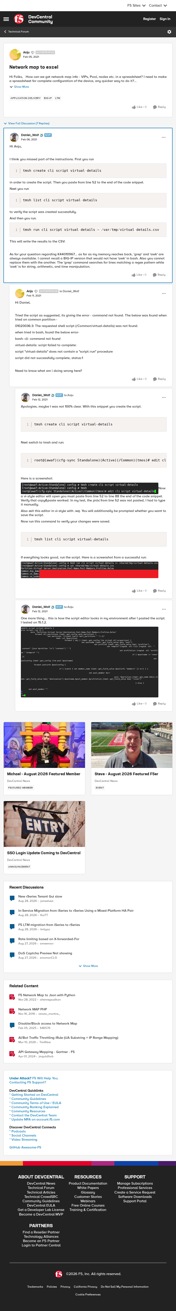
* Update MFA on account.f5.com (34, 1119)
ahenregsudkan (50, 999)
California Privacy (85, 1287)
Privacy (65, 1287)
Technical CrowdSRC (41, 1197)
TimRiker (45, 1042)
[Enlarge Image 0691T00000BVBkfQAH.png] (89, 488)
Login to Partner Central (41, 1245)
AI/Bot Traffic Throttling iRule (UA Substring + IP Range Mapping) (68, 1038)
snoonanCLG (48, 958)
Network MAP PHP (32, 1009)
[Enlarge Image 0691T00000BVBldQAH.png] (89, 570)
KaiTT (44, 915)
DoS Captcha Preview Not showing (45, 953)
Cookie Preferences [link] (88, 1294)
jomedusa (46, 901)
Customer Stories (88, 1197)
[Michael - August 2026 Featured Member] (44, 745)
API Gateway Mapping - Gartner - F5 (46, 1052)
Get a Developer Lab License (41, 1210)
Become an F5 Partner (41, 1241)
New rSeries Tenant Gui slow (40, 896)
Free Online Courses (88, 1205)
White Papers (88, 1188)
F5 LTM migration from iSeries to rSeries (49, 925)
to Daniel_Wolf (69, 291)
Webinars (87, 1201)
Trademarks (35, 1287)
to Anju (68, 395)
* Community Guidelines (27, 1099)
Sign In (165, 19)
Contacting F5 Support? (27, 1082)
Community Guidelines (41, 1201)
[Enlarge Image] (94, 662)
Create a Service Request (134, 1192)
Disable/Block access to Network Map (47, 1023)
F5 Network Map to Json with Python (46, 995)
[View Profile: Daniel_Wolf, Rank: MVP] (14, 137)
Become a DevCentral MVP (41, 1214)
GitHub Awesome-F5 (25, 1147)
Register (149, 19)
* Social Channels (22, 1135)
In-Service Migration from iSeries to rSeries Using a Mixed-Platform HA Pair (76, 911)
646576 (45, 1028)
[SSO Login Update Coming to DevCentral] (44, 824)
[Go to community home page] (33, 19)
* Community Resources (27, 1111)
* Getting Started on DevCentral (33, 1095)
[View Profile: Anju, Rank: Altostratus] (15, 54)
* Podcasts (17, 1131)
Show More (21, 87)
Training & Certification (87, 1210)
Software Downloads (135, 1197)
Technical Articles (41, 1192)
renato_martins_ (49, 1014)
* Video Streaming (23, 1139)
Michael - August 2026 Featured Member (43, 774)
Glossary (88, 1192)
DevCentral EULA (41, 1205)
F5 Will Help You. (33, 1078)
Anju (26, 52)
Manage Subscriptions (135, 1183)
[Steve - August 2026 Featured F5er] (132, 745)
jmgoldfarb (46, 1056)
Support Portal (134, 1201)
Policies (52, 1287)
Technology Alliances (41, 1237)
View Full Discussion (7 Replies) (28, 123)
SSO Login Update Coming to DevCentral (43, 853)
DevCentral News (18, 781)
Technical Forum (18, 31)
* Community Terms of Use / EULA (35, 1103)
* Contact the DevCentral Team (33, 1115)
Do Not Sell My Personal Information (124, 1287)
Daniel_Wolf (30, 135)
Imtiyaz (45, 929)
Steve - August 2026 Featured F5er (126, 774)
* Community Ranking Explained (34, 1107)
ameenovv (46, 943)
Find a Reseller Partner (41, 1232)
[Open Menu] (169, 32)
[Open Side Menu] (6, 19)
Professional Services (135, 1188)
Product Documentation (88, 1183)
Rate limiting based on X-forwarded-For (48, 939)
